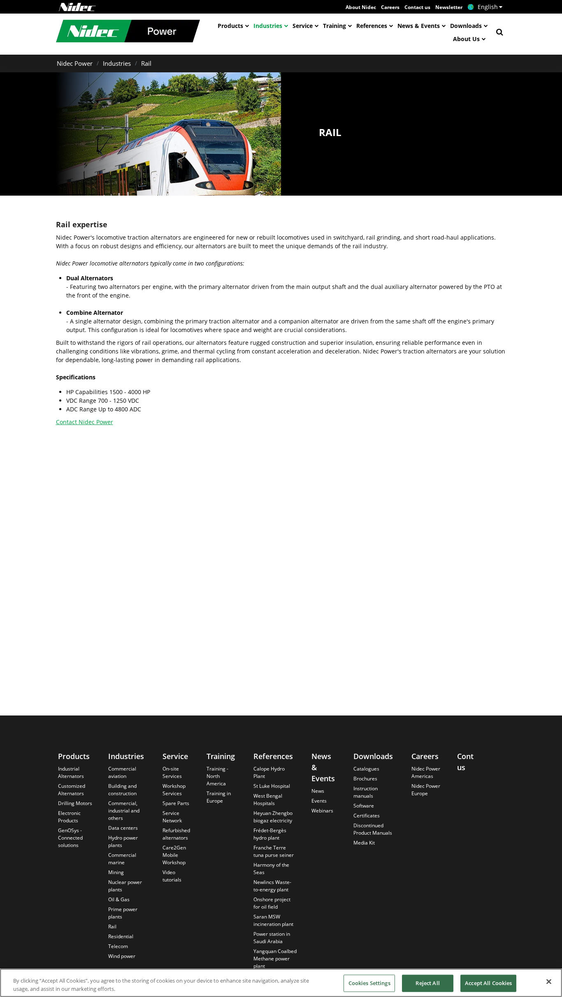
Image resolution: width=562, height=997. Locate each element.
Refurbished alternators (176, 834)
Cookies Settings (369, 983)
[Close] (549, 982)
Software (363, 805)
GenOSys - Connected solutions (70, 838)
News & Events (418, 26)
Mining (116, 872)
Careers (390, 7)
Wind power (121, 956)
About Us (466, 39)
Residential (120, 936)
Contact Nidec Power (84, 422)
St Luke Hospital (271, 785)
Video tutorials (172, 876)
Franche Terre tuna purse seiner (273, 851)
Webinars (322, 810)
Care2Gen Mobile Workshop (174, 855)
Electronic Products (69, 817)
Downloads (466, 26)
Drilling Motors (75, 803)
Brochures (365, 778)
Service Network (172, 817)
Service (303, 26)
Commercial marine (122, 859)
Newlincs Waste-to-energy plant (272, 886)
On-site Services (172, 772)
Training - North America (217, 776)
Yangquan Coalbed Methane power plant (275, 958)
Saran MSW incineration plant (273, 920)
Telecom (118, 946)
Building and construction (122, 789)
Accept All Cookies (488, 983)
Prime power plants (122, 913)
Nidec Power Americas (425, 772)
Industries (267, 26)
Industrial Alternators (71, 772)
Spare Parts (176, 803)
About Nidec (361, 7)
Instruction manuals (365, 792)
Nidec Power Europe (425, 789)
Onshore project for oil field (271, 903)
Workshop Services (174, 789)
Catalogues (366, 768)
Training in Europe (219, 797)
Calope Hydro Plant (269, 772)
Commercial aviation (122, 772)
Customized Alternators (71, 789)
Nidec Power (75, 63)
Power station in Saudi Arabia (271, 937)
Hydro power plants (123, 841)
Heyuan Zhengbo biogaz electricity (273, 817)
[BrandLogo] (128, 32)
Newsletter (448, 7)
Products (230, 26)
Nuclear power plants (125, 886)
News (317, 790)
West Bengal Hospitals (267, 799)
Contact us (417, 7)
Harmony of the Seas (271, 868)
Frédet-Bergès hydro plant (269, 834)
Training (334, 26)
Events (319, 800)
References (371, 26)
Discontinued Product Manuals (372, 829)
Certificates (366, 815)
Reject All (427, 983)
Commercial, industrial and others (123, 811)
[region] (281, 983)
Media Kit (364, 842)
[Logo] (77, 7)
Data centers (123, 827)
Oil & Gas (119, 899)
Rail (146, 63)
